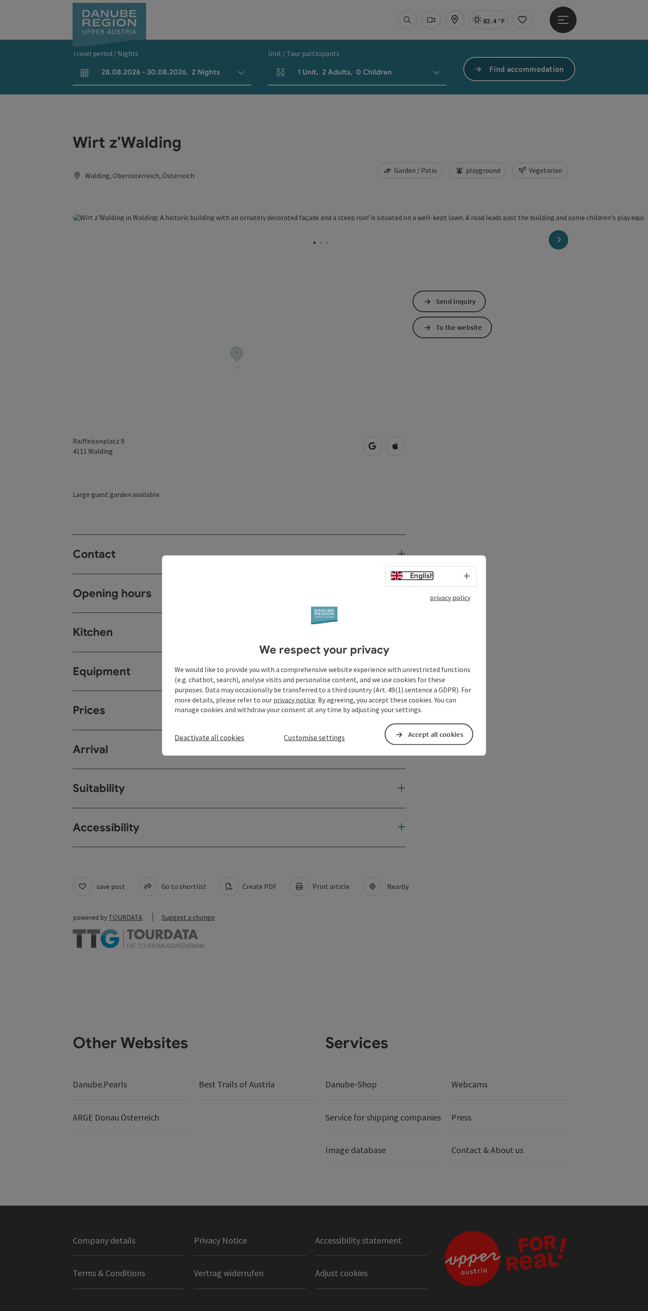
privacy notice (294, 699)
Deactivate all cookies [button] (209, 738)
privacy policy (450, 597)
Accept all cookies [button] (435, 734)
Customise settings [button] (314, 738)
